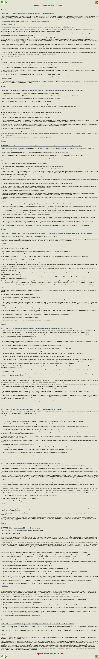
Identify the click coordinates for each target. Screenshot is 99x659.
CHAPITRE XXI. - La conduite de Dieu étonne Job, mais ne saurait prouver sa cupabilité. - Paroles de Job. (36, 328)
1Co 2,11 (4, 243)
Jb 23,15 (4, 634)
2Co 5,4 (16, 24)
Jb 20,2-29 (3, 229)
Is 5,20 (3, 109)
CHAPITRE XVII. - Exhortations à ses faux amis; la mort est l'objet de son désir (27, 13)
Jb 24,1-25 (3, 524)
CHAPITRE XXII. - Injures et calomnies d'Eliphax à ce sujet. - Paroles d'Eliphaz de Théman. (31, 409)
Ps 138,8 (4, 503)
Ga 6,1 (10, 243)
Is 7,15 (3, 287)
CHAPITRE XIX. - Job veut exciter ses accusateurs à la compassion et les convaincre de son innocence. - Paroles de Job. (41, 146)
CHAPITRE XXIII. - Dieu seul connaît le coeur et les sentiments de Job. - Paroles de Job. (30, 463)
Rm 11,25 (4, 56)
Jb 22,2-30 (3, 405)
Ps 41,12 (4, 201)
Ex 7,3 (3, 549)
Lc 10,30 (4, 24)
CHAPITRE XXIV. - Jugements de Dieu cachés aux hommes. (21, 528)
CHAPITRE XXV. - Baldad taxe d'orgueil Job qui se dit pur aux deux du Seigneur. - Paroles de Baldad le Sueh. (37, 624)
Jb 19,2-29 (3, 142)
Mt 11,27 (17, 56)
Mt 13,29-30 (5, 586)
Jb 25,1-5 (3, 619)
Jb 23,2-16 (3, 459)
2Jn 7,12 (10, 56)
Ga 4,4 (10, 24)
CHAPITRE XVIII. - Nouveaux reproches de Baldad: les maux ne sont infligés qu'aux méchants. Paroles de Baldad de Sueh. (42, 90)
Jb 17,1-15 (3, 9)
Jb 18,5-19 (3, 86)
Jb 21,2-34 (3, 324)
